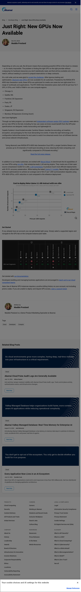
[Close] (77, 582)
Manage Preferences (73, 588)
